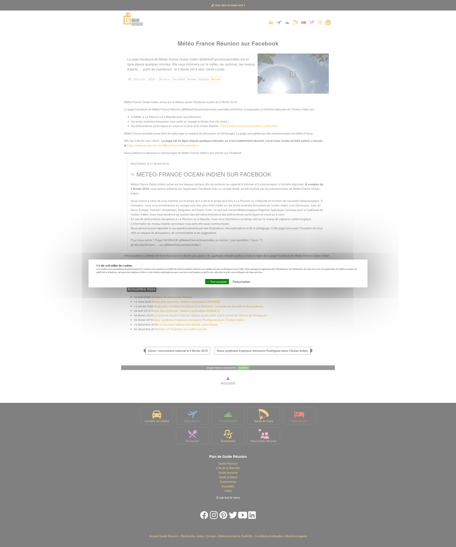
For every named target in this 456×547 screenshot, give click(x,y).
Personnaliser (241, 282)
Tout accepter (218, 282)
